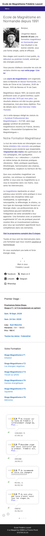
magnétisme (11, 191)
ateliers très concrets (19, 146)
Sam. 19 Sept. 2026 (13, 314)
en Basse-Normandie (27, 82)
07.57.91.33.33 (22, 532)
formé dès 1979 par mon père (20, 98)
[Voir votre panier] (42, 8)
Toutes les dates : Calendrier (17, 336)
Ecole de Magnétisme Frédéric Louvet (23, 4)
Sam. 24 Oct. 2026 (12, 319)
